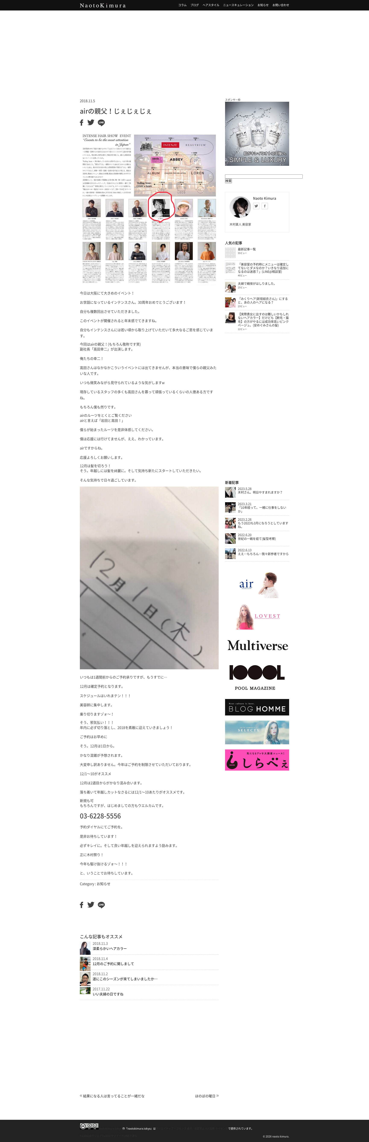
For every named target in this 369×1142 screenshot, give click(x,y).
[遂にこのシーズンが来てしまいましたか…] (85, 984)
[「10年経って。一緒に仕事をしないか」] (230, 511)
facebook (265, 206)
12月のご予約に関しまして (113, 963)
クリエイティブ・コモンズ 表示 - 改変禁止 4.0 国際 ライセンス (192, 1128)
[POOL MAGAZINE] (257, 692)
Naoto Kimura (103, 5)
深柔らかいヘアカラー (110, 948)
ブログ (194, 5)
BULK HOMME (257, 134)
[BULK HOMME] (257, 714)
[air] (257, 597)
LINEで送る (130, 1136)
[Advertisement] (184, 49)
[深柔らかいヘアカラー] (85, 953)
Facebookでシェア (91, 1136)
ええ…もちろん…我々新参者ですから (263, 553)
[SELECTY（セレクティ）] (257, 743)
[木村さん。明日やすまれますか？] (230, 496)
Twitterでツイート (113, 1136)
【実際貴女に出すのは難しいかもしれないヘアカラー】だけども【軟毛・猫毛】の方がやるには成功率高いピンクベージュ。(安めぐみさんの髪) (263, 320)
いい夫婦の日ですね (108, 994)
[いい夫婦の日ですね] (85, 993)
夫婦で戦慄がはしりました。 (257, 283)
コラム (182, 5)
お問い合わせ (280, 5)
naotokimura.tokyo (110, 1128)
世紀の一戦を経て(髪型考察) (257, 538)
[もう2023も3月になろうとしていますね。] (230, 527)
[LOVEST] (257, 628)
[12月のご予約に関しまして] (85, 969)
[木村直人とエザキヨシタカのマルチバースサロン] (257, 654)
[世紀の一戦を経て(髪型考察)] (230, 542)
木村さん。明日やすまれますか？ (260, 492)
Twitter (256, 206)
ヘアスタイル (211, 5)
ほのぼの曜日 (205, 1096)
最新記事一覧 (247, 249)
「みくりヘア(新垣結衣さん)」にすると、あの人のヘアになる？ (263, 300)
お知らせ (263, 5)
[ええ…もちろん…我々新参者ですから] (230, 557)
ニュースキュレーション (238, 5)
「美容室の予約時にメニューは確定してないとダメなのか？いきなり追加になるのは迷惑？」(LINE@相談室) (263, 268)
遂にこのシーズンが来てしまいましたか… (125, 979)
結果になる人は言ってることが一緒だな (114, 1096)
